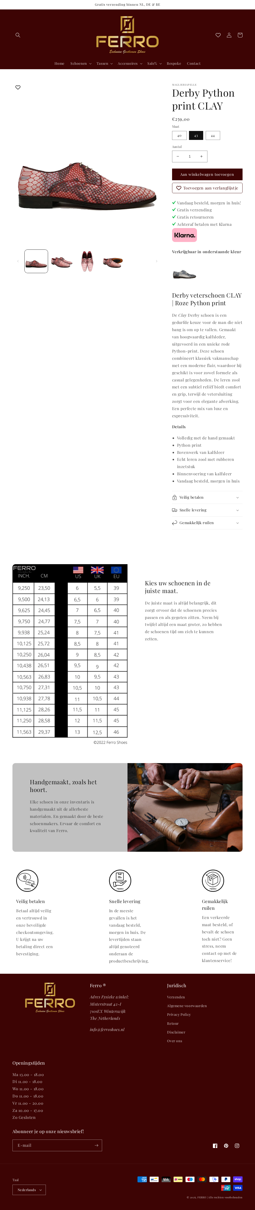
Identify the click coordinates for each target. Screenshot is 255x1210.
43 (196, 135)
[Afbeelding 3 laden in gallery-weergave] (87, 261)
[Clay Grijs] (184, 282)
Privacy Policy (179, 1014)
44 (213, 135)
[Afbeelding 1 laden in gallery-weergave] (36, 261)
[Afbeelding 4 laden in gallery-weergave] (113, 261)
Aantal (177, 146)
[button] (17, 35)
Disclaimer (176, 1032)
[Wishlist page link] (218, 35)
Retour (173, 1023)
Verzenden (176, 997)
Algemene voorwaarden (187, 1005)
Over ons (174, 1040)
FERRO (201, 1197)
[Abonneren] (96, 1145)
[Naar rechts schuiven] (156, 261)
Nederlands (27, 1190)
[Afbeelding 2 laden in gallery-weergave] (61, 261)
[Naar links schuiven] (17, 261)
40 (179, 135)
